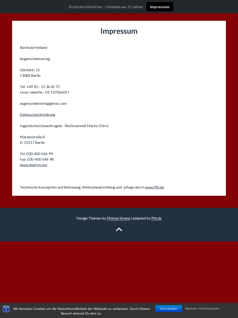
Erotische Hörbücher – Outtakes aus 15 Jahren (106, 6)
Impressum (159, 6)
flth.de (156, 218)
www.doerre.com (33, 164)
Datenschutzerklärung (37, 114)
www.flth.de (154, 187)
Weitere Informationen (202, 308)
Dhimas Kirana (118, 218)
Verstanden (168, 308)
